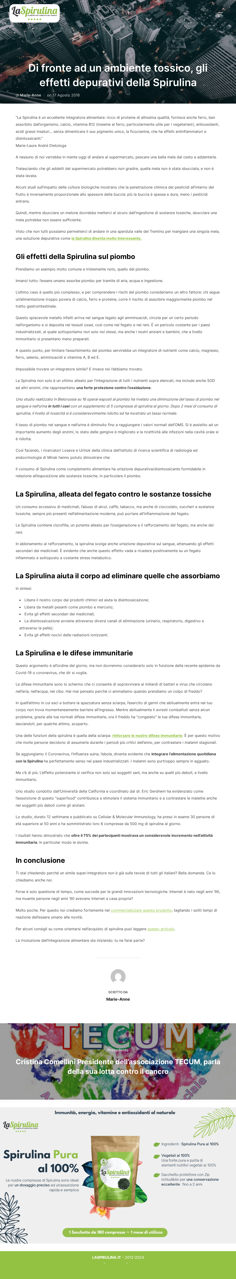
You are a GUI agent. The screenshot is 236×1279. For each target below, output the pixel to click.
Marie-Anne (30, 95)
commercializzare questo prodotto (141, 910)
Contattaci (115, 1263)
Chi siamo (137, 1263)
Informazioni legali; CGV (118, 1269)
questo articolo (161, 929)
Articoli (96, 1263)
